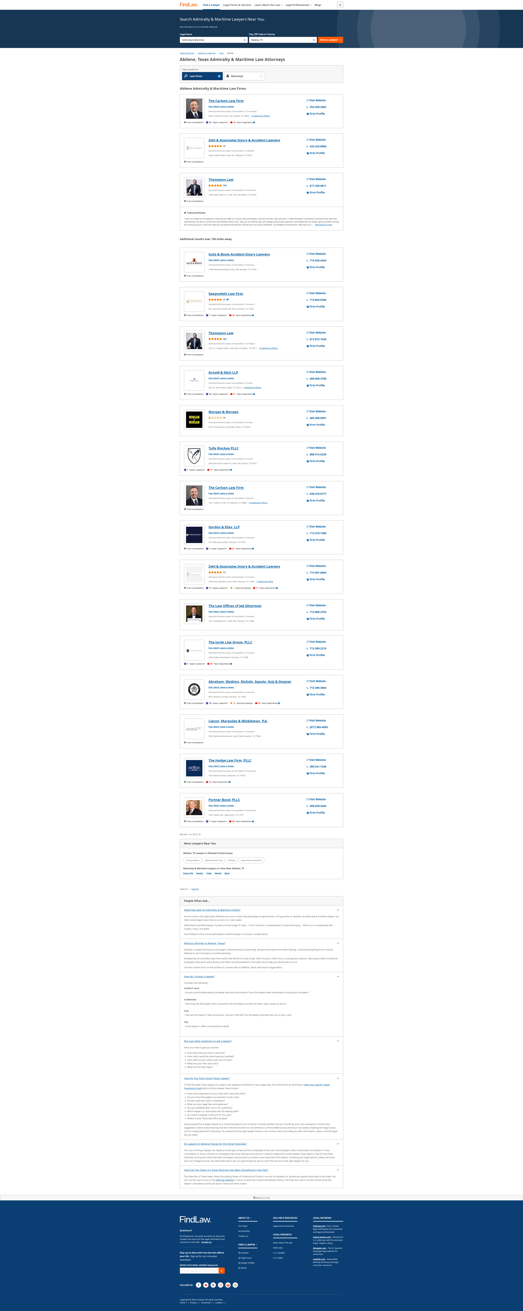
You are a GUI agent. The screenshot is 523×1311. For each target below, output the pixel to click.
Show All (184, 889)
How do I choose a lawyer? (199, 976)
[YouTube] (206, 1285)
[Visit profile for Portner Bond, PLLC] (194, 808)
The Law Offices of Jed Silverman (235, 605)
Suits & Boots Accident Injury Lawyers (239, 254)
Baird (227, 873)
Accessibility (244, 1231)
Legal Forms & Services (283, 1226)
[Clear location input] (314, 40)
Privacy (193, 1302)
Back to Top (263, 1197)
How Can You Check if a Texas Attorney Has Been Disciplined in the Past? (226, 1170)
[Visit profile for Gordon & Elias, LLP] (194, 535)
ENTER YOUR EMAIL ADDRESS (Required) (199, 1265)
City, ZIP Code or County (262, 34)
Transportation (192, 860)
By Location (243, 1252)
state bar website (225, 1180)
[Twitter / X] (213, 1285)
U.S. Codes (278, 1257)
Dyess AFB (188, 873)
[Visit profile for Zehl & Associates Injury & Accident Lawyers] (194, 148)
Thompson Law (221, 179)
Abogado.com (319, 1248)
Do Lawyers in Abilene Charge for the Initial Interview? (215, 1144)
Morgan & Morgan (223, 411)
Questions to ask (192, 1088)
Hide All (195, 889)
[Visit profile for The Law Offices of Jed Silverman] (194, 614)
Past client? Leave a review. (221, 106)
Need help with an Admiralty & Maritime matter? (212, 910)
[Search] (340, 5)
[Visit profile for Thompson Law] (194, 187)
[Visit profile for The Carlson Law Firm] (194, 109)
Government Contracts (251, 860)
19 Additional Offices (260, 116)
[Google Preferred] (235, 1285)
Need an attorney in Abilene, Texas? (204, 943)
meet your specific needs (317, 1084)
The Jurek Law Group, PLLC (230, 642)
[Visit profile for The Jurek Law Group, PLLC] (194, 650)
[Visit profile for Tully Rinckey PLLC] (194, 456)
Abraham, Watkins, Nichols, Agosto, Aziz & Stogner (250, 681)
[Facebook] (198, 1285)
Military (231, 860)
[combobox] (214, 40)
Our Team (242, 1226)
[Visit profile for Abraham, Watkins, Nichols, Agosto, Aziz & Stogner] (194, 689)
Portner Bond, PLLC (224, 799)
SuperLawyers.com (322, 1237)
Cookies (219, 1302)
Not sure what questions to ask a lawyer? (208, 1041)
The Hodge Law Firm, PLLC (230, 760)
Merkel (218, 873)
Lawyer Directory (187, 53)
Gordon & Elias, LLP (224, 527)
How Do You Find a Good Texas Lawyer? (207, 1078)
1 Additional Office (264, 581)
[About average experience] (254, 122)
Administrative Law (214, 860)
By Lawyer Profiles (246, 1263)
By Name (242, 1268)
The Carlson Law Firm (226, 100)
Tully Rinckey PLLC (224, 448)
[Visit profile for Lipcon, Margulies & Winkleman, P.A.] (194, 729)
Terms (183, 1302)
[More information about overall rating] (228, 299)
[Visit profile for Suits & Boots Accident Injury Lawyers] (194, 262)
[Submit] (222, 1271)
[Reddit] (228, 1285)
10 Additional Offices (268, 348)
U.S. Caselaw (279, 1252)
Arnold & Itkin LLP (223, 372)
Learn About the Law (282, 1242)
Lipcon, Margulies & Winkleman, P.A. (238, 721)
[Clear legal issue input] (245, 40)
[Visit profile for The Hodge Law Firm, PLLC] (194, 768)
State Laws (278, 1247)
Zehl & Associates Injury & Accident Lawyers (244, 140)
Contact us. (206, 1242)
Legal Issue (186, 34)
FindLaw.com (319, 1226)
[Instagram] (220, 1285)
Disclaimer (206, 1302)
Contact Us (243, 1236)
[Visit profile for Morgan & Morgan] (194, 420)
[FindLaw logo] (190, 5)
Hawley (199, 873)
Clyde (209, 873)
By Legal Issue (244, 1257)
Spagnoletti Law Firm (226, 293)
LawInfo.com (319, 1259)
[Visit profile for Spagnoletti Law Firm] (194, 301)
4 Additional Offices (252, 387)
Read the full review (323, 224)
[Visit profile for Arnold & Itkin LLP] (194, 380)
